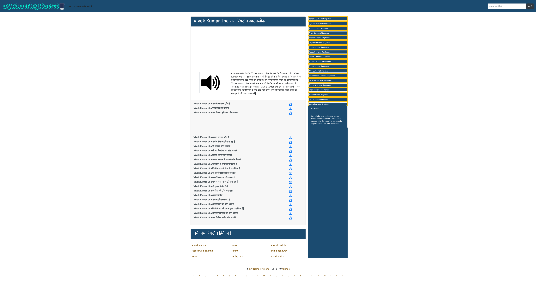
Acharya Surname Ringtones (320, 19)
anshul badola (278, 245)
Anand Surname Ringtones (319, 38)
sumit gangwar (279, 250)
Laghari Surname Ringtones (319, 42)
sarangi (235, 250)
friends (286, 268)
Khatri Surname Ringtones (319, 28)
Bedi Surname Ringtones (318, 99)
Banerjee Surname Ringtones (320, 80)
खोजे (530, 6)
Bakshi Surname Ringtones (319, 57)
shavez (235, 245)
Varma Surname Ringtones (319, 104)
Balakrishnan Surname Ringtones (322, 76)
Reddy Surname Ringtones (319, 52)
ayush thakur (278, 256)
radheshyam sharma (202, 250)
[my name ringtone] (34, 6)
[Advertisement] (248, 48)
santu (194, 256)
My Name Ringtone (259, 268)
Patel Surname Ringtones (319, 47)
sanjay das (237, 256)
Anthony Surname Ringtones (320, 61)
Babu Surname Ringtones (319, 66)
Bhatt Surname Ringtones (319, 90)
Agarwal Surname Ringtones (320, 23)
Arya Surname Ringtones (318, 71)
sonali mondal (199, 245)
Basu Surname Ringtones (318, 95)
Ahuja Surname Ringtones (319, 33)
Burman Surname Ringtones (320, 85)
